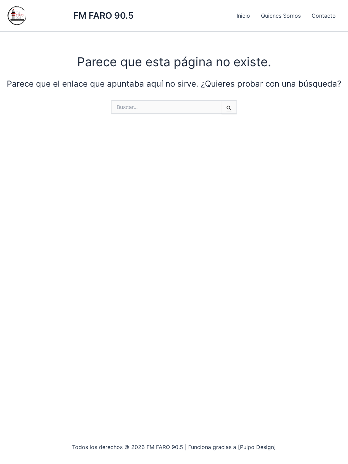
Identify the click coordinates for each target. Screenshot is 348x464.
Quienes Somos (281, 15)
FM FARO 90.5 (103, 15)
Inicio (243, 15)
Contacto (324, 15)
